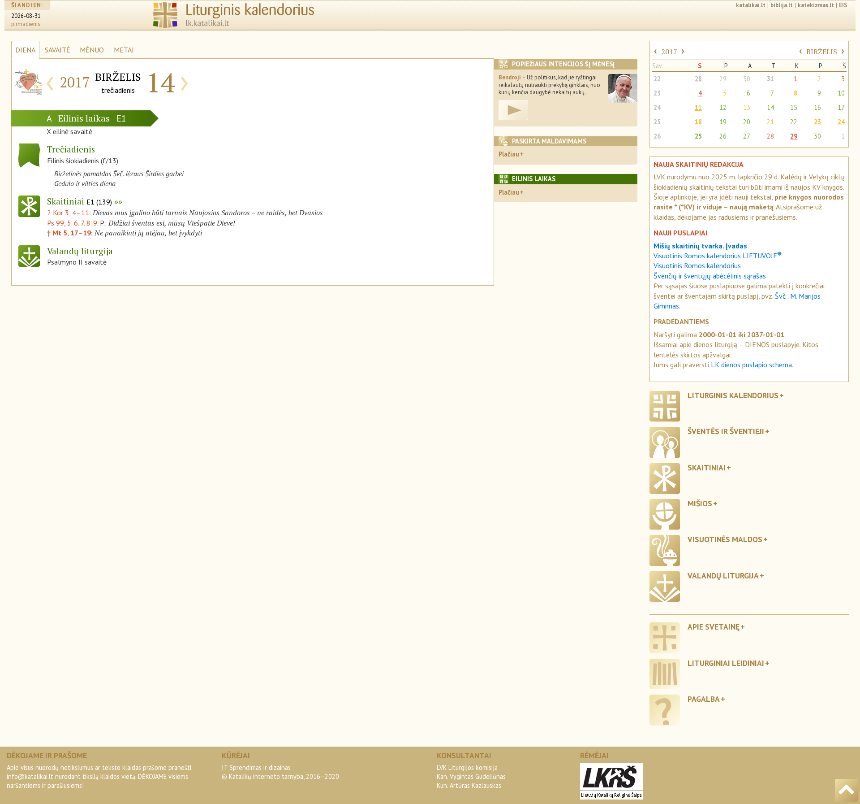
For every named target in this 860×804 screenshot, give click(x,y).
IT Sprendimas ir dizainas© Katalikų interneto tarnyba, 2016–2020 (280, 772)
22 (657, 78)
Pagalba (704, 699)
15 (793, 107)
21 (770, 121)
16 (817, 107)
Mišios (700, 503)
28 (698, 78)
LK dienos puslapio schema (751, 364)
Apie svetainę (714, 626)
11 (698, 107)
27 (746, 136)
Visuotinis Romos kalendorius (697, 265)
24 (657, 107)
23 (657, 93)
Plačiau (509, 154)
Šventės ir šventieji (726, 431)
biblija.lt (781, 5)
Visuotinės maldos (725, 539)
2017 (669, 51)
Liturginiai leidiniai (726, 663)
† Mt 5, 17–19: (71, 232)
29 (723, 78)
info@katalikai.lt (30, 776)
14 (770, 107)
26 (657, 136)
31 (770, 78)
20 (746, 121)
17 (841, 107)
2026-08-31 (26, 16)
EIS (843, 5)
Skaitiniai (79, 201)
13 (746, 107)
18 (698, 121)
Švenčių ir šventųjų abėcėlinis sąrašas (710, 275)
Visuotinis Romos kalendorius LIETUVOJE (718, 255)
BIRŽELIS (821, 51)
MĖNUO (92, 49)
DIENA (25, 49)
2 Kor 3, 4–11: (70, 212)
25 (657, 121)
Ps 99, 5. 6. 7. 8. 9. (72, 222)
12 (723, 107)
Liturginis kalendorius (733, 395)
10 (841, 93)
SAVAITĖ (57, 49)
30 (746, 78)
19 (723, 121)
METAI (124, 49)
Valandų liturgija (723, 575)
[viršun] (846, 790)
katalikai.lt (750, 5)
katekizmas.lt (816, 5)
